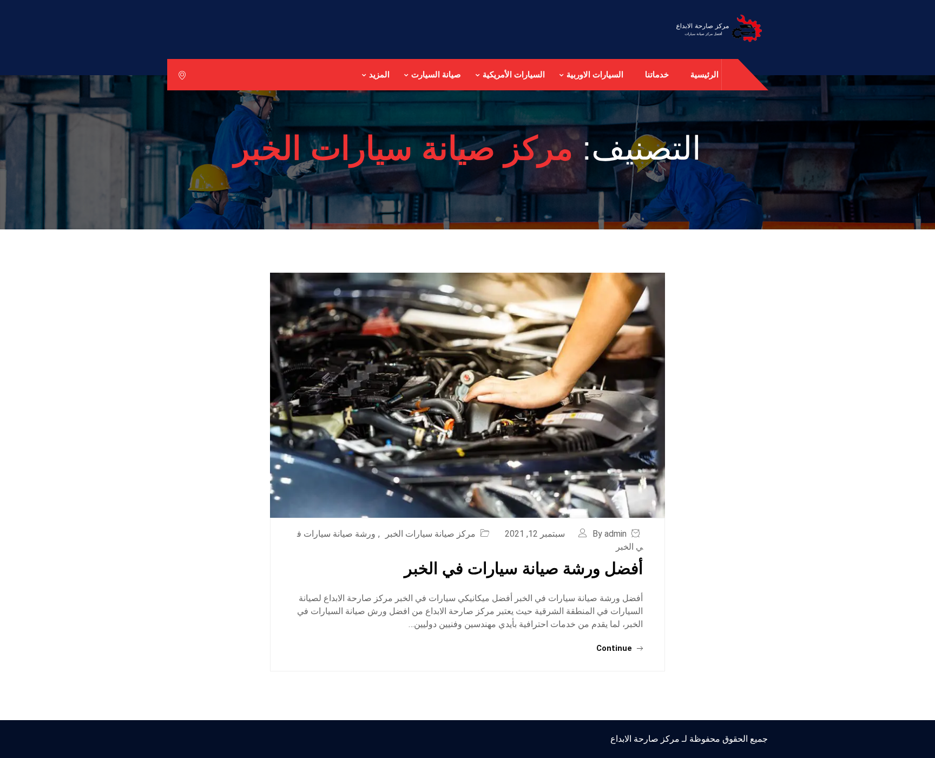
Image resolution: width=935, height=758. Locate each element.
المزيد (379, 74)
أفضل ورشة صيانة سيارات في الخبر (523, 568)
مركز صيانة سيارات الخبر (430, 534)
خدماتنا (657, 74)
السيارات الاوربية (595, 74)
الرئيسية (704, 74)
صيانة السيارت (436, 74)
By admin (609, 534)
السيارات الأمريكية (514, 74)
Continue (615, 648)
